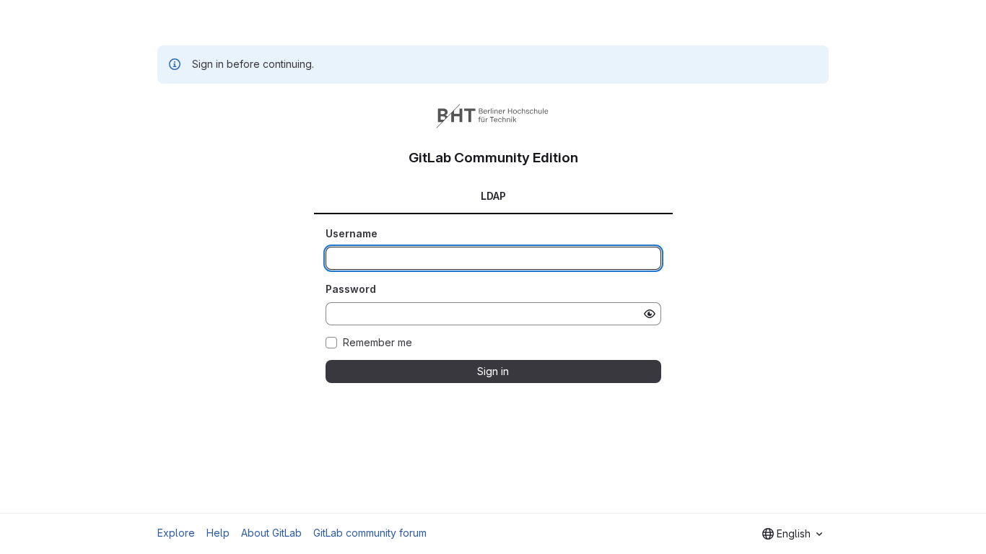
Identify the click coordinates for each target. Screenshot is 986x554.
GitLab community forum (370, 533)
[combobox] (792, 533)
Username (352, 233)
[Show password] (649, 313)
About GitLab (271, 533)
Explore (176, 533)
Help (218, 533)
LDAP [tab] (493, 196)
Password (351, 289)
